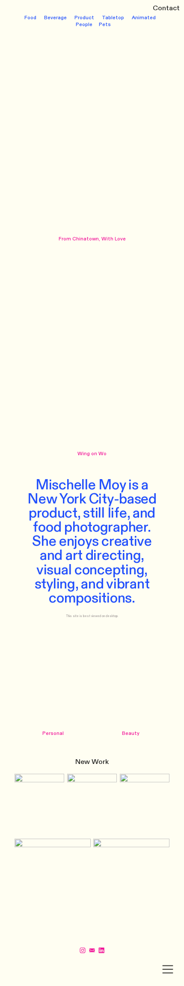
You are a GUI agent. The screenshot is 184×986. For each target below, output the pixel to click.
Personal (53, 733)
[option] (92, 132)
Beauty (130, 733)
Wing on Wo (92, 454)
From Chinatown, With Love (92, 239)
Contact (166, 8)
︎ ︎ (97, 951)
